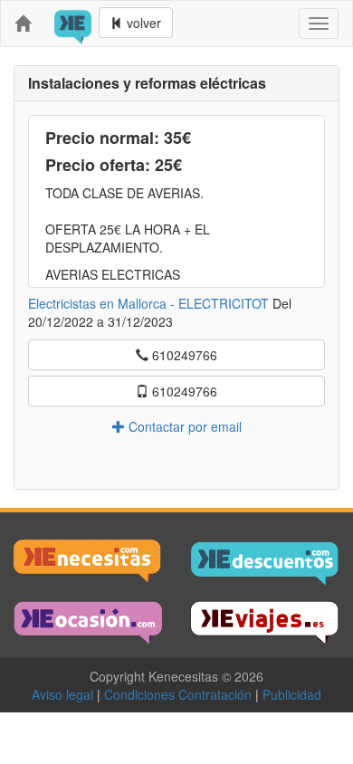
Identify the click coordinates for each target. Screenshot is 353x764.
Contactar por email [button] (183, 426)
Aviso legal (66, 694)
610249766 (182, 355)
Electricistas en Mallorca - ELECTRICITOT (148, 303)
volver (142, 23)
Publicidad (291, 694)
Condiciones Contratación (181, 694)
